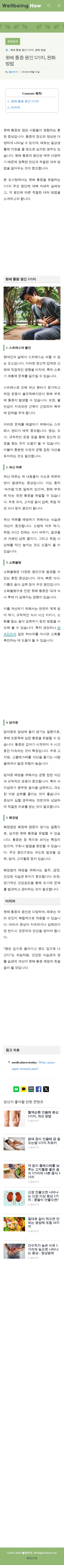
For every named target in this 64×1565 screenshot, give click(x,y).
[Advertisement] (32, 238)
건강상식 (12, 41)
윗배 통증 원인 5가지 (23, 101)
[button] (49, 5)
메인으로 (32, 1558)
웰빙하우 (13, 72)
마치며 (13, 107)
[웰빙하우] (22, 5)
